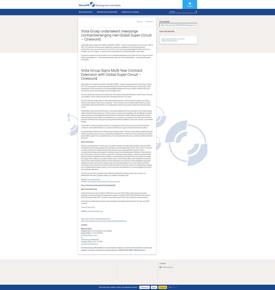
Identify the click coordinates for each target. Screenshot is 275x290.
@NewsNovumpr (139, 250)
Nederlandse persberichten (107, 12)
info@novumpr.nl (167, 267)
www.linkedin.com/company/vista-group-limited (103, 181)
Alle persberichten (85, 12)
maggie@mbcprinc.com (89, 235)
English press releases (130, 12)
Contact (189, 6)
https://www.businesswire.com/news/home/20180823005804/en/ (104, 221)
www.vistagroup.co (93, 179)
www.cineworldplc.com (95, 211)
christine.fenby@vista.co (89, 244)
